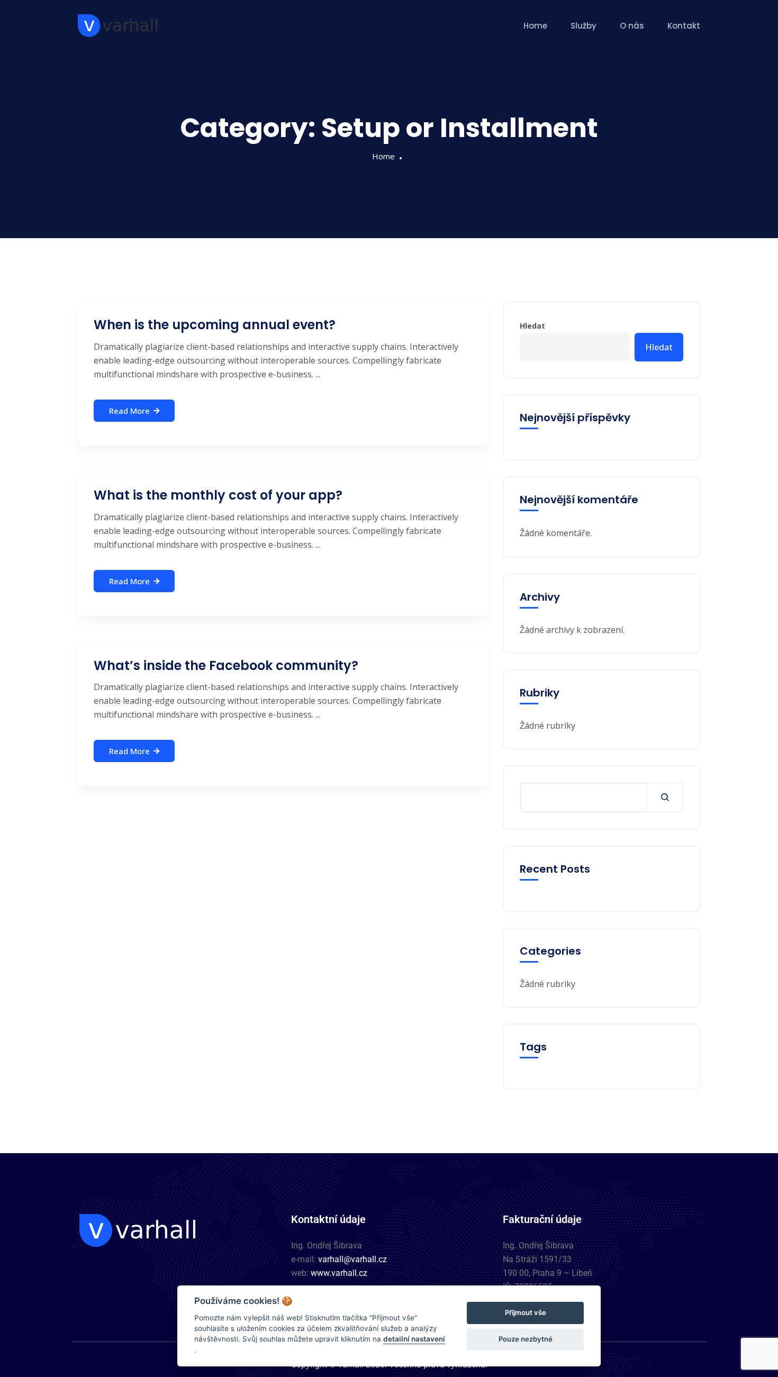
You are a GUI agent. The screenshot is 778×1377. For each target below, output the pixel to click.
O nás (632, 25)
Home (535, 25)
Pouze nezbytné (526, 1339)
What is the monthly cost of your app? (218, 495)
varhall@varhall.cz (352, 1259)
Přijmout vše (525, 1312)
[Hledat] (665, 797)
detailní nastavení (414, 1339)
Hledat (532, 326)
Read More (129, 410)
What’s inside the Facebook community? (226, 665)
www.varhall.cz (339, 1273)
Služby (583, 25)
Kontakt (683, 25)
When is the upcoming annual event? (215, 324)
